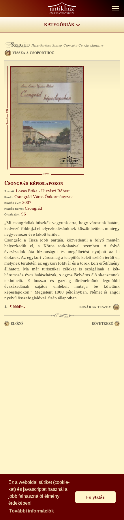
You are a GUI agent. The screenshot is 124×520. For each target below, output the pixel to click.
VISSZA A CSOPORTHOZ (33, 52)
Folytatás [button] (95, 497)
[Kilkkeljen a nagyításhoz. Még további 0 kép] (47, 166)
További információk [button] (31, 510)
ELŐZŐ (17, 323)
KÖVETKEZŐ (102, 323)
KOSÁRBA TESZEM (95, 307)
